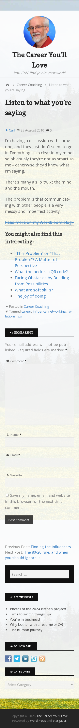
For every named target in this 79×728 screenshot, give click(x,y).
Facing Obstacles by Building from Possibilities (42, 281)
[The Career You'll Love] (7, 85)
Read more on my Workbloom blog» (39, 222)
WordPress (38, 720)
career (26, 311)
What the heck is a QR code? (41, 271)
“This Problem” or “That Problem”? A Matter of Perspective (37, 259)
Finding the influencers (51, 546)
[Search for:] (39, 574)
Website (16, 475)
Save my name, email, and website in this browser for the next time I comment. (37, 501)
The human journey (26, 629)
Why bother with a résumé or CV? (36, 624)
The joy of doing (30, 296)
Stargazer (59, 720)
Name (15, 434)
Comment (18, 361)
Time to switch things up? (30, 614)
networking (57, 311)
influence (40, 311)
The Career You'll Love (52, 716)
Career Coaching (29, 85)
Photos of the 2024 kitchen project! (38, 608)
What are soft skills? (34, 290)
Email (15, 455)
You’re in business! (25, 619)
